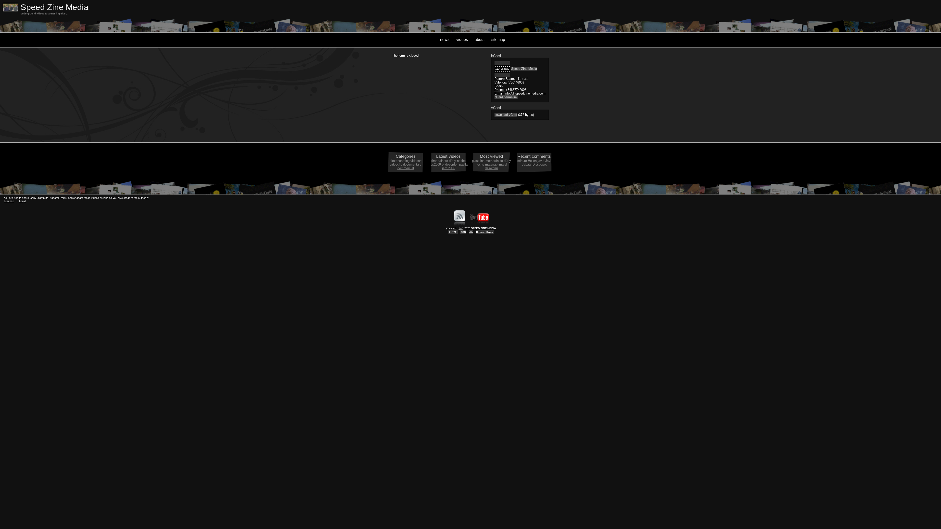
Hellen (532, 161)
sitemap (498, 39)
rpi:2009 (435, 164)
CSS (463, 232)
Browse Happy (485, 232)
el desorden (450, 164)
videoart (416, 161)
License (9, 201)
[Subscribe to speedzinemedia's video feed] (459, 224)
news (444, 39)
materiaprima (494, 164)
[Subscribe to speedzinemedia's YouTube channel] (479, 224)
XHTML (453, 232)
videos (462, 39)
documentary (412, 164)
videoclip (396, 164)
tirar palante (439, 161)
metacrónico (494, 161)
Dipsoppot (539, 164)
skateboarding (399, 161)
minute (522, 161)
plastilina (478, 161)
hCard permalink (506, 97)
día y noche (457, 161)
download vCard (506, 115)
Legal (22, 201)
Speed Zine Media (54, 7)
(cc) (461, 228)
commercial (405, 168)
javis (541, 161)
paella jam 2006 (455, 166)
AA (471, 232)
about (479, 39)
